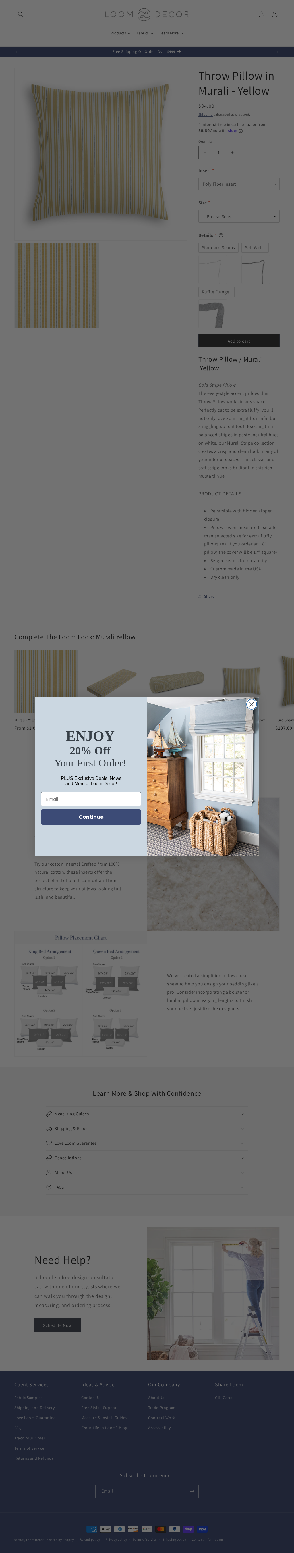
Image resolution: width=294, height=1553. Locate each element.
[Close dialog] (252, 704)
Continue (91, 816)
